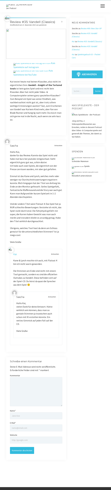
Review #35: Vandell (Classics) (89, 41)
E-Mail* (13, 423)
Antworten (58, 145)
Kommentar (15, 375)
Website (13, 435)
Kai (15, 254)
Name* (13, 410)
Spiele (87, 166)
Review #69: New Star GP (91, 28)
